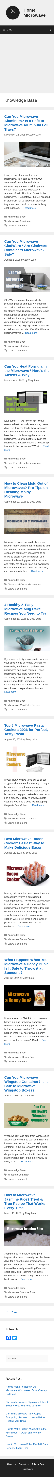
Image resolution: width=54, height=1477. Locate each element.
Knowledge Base (16, 216)
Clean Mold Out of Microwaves (24, 584)
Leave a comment (17, 225)
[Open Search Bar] (50, 29)
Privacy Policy (39, 1464)
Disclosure (28, 1469)
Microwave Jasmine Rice (21, 1292)
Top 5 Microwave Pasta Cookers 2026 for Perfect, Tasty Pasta (26, 729)
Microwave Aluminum (19, 221)
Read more (30, 208)
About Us (11, 1464)
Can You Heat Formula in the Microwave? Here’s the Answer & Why (27, 370)
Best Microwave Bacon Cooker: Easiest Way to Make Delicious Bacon (24, 843)
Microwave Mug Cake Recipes (24, 705)
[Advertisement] (27, 62)
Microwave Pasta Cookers (22, 818)
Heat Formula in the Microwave (24, 463)
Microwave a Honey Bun (21, 1057)
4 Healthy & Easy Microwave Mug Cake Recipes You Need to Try (25, 609)
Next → (18, 1312)
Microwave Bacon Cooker (21, 939)
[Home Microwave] (13, 12)
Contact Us (24, 1464)
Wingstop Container (18, 1174)
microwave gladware (19, 346)
